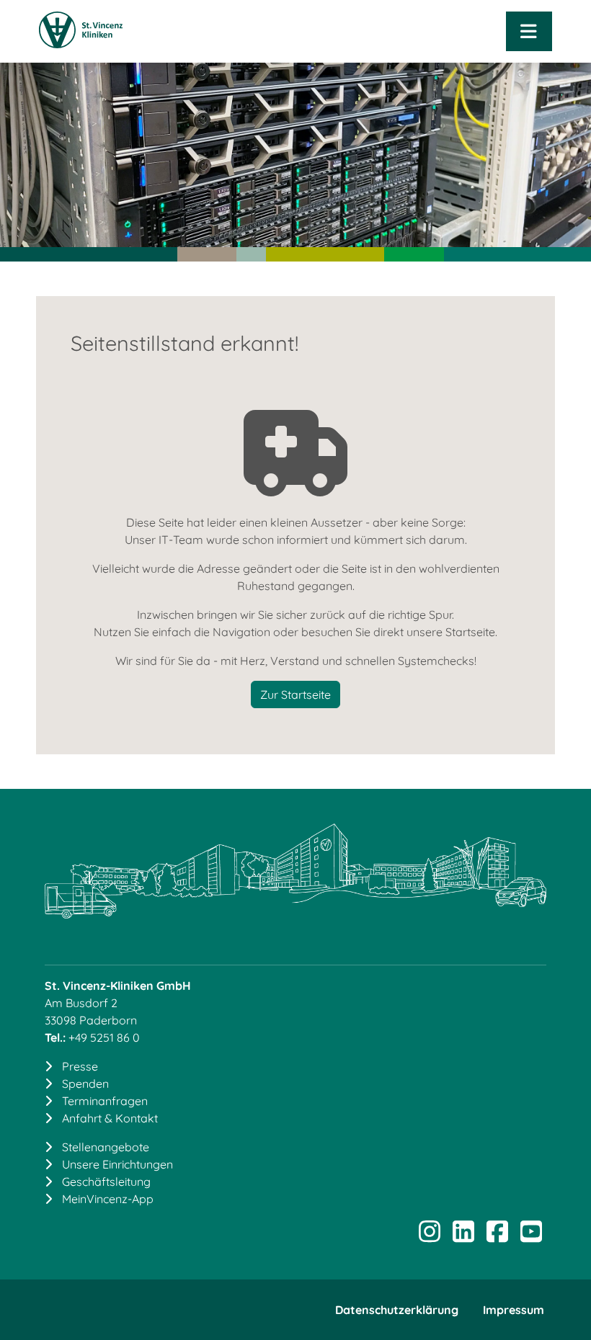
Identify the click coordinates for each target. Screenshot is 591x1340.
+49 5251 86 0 (104, 1037)
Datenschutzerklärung (396, 1310)
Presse (80, 1066)
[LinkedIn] (463, 1236)
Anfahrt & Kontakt (110, 1118)
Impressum (513, 1310)
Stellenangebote (105, 1147)
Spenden (85, 1083)
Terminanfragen (105, 1101)
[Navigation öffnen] (529, 31)
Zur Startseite (295, 694)
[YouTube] (530, 1236)
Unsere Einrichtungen (117, 1164)
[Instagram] (429, 1236)
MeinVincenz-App (108, 1199)
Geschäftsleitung (106, 1181)
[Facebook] (496, 1236)
